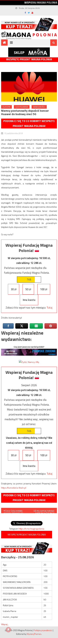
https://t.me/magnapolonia (31, 528)
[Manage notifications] (8, 629)
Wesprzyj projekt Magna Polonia (29, 59)
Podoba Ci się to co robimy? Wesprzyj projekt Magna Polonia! (29, 123)
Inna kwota (29, 300)
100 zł (43, 289)
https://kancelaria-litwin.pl (13, 487)
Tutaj (49, 308)
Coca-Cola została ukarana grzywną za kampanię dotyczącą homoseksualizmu (13, 511)
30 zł (13, 289)
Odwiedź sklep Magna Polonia (29, 52)
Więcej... (5, 624)
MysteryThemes (34, 634)
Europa (6, 106)
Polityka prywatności (43, 630)
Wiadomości (39, 106)
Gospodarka (21, 106)
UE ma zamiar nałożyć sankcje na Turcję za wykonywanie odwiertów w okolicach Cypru (43, 511)
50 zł (28, 289)
